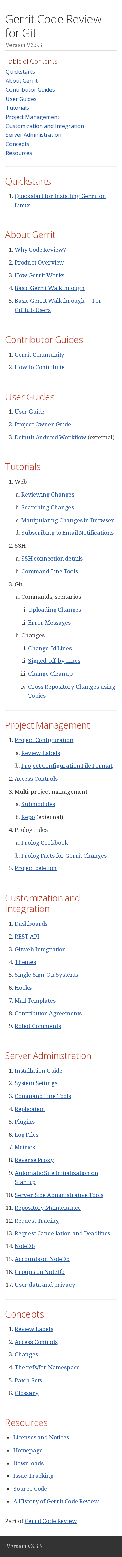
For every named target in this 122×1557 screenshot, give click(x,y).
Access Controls (36, 778)
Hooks (23, 987)
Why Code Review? (40, 249)
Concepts (17, 144)
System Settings (36, 1083)
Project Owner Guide (43, 424)
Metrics (25, 1147)
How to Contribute (40, 367)
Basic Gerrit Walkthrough (50, 288)
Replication (30, 1109)
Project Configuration (44, 740)
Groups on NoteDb (40, 1272)
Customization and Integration (45, 126)
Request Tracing (37, 1220)
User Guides (21, 99)
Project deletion (36, 868)
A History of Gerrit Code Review (56, 1501)
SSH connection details (52, 558)
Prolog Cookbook (44, 842)
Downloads (28, 1463)
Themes (25, 962)
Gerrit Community (39, 354)
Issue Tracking (33, 1475)
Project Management (32, 117)
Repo (28, 817)
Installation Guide (38, 1070)
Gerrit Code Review (51, 1521)
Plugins (25, 1121)
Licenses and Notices (41, 1437)
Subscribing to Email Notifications (67, 532)
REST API (27, 936)
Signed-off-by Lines (54, 661)
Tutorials (17, 107)
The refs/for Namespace (47, 1367)
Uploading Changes (54, 609)
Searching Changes (47, 507)
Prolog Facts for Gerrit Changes (64, 855)
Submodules (38, 804)
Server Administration (33, 135)
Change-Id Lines (50, 648)
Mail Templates (35, 1000)
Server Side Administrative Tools (59, 1195)
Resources (19, 153)
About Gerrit (22, 80)
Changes (26, 1354)
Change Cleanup (50, 673)
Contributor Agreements (48, 1013)
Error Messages (49, 622)
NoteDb (25, 1246)
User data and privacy (45, 1284)
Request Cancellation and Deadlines (62, 1233)
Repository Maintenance (48, 1208)
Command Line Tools (49, 571)
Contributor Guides (30, 89)
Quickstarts (20, 72)
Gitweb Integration (40, 949)
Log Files (26, 1134)
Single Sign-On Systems (46, 975)
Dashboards (31, 923)
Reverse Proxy (34, 1160)
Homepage (28, 1450)
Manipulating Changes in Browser (67, 520)
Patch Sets (28, 1380)
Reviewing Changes (47, 494)
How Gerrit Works (39, 275)
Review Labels (40, 753)
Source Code (30, 1488)
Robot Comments (38, 1026)
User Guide (29, 411)
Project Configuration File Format (66, 766)
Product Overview (39, 262)
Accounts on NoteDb (42, 1259)
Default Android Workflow (50, 437)
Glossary (27, 1393)
